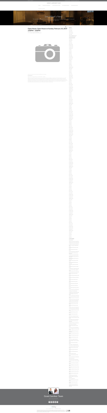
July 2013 (70, 217)
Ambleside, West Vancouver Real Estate (74, 242)
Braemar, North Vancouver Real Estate (74, 251)
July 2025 (70, 49)
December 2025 (71, 45)
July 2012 (70, 233)
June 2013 (70, 218)
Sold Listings (70, 34)
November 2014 (71, 195)
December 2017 (71, 146)
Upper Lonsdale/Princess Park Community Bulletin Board (73, 36)
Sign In (29, 0)
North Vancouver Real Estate (72, 324)
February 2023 (71, 75)
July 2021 (70, 92)
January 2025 (70, 56)
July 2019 (70, 120)
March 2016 (70, 174)
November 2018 (71, 131)
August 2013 (70, 215)
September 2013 (71, 214)
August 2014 (70, 199)
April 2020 (70, 108)
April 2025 (70, 53)
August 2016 (70, 167)
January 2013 (70, 225)
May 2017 (70, 155)
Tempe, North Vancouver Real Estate (73, 359)
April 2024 (70, 64)
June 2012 (70, 234)
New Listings (70, 30)
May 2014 (70, 203)
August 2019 (70, 119)
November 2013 (71, 211)
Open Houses (70, 31)
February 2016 (71, 175)
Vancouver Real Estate (72, 378)
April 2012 (70, 237)
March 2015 (70, 190)
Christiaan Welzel (51, 408)
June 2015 (70, 186)
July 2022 (70, 79)
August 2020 (70, 104)
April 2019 (70, 124)
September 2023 (71, 67)
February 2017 (71, 159)
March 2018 (70, 142)
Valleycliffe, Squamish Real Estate (73, 375)
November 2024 (71, 57)
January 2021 (70, 100)
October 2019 (71, 116)
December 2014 (71, 194)
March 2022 (70, 83)
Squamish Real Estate (71, 358)
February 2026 (71, 44)
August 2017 (70, 151)
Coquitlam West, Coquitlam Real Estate (74, 268)
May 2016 (70, 171)
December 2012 (71, 226)
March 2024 (70, 65)
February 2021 (71, 99)
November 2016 (71, 163)
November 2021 (71, 87)
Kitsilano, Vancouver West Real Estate (74, 307)
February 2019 (71, 127)
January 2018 (70, 144)
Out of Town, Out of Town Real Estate (74, 327)
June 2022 (70, 80)
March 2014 (70, 206)
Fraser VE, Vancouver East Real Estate (74, 289)
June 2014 (70, 202)
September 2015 (71, 182)
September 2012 (71, 230)
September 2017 (71, 150)
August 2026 (70, 40)
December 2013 (71, 210)
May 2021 (70, 95)
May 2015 (70, 187)
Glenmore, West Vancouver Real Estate (74, 295)
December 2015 (71, 178)
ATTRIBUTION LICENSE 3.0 (58, 408)
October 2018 (71, 132)
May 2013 (70, 219)
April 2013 (70, 221)
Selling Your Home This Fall (72, 353)
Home (39, 5)
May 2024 (70, 63)
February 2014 (71, 207)
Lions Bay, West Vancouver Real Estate (74, 308)
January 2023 (70, 76)
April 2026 (70, 41)
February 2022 (71, 84)
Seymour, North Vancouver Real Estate (74, 356)
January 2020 (70, 112)
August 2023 (70, 68)
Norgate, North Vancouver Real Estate (74, 322)
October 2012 (71, 229)
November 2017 (71, 147)
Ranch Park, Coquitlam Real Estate (73, 339)
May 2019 (70, 123)
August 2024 (70, 59)
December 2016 (71, 162)
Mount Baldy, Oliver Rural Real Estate (73, 319)
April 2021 (70, 96)
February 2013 (71, 223)
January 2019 (70, 128)
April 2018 (70, 140)
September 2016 (71, 166)
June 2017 (70, 154)
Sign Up (32, 0)
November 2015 (71, 179)
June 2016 (70, 170)
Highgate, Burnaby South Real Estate (73, 301)
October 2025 (71, 48)
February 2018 (71, 143)
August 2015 (70, 183)
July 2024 (70, 60)
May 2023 (70, 71)
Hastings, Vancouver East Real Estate (73, 300)
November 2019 (71, 115)
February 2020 (71, 111)
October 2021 (71, 88)
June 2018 (70, 138)
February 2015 (71, 191)
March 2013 (70, 222)
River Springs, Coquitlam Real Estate (73, 344)
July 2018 (70, 136)
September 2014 (71, 198)
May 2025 (70, 52)
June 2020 (70, 107)
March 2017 (70, 158)
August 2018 (70, 135)
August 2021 (70, 91)
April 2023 (70, 72)
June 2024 (70, 61)
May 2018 (70, 139)
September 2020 (71, 103)
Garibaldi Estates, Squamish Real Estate (74, 292)
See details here (30, 75)
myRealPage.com (53, 407)
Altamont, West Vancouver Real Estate (74, 241)
